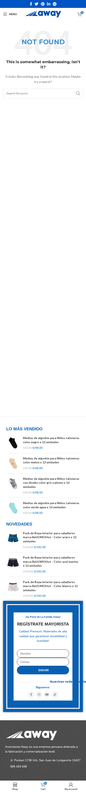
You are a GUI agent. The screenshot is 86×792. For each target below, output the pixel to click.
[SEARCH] (78, 93)
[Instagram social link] (39, 694)
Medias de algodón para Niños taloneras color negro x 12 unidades (51, 440)
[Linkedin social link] (49, 4)
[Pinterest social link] (43, 4)
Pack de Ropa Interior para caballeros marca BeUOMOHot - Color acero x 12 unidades (49, 537)
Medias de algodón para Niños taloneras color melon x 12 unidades (51, 460)
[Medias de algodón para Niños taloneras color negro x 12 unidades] (13, 443)
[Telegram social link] (55, 4)
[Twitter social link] (36, 4)
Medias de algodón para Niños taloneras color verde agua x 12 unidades (51, 505)
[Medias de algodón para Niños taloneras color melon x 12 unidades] (13, 463)
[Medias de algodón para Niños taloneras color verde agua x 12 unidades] (13, 508)
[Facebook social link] (31, 4)
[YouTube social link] (47, 694)
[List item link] (43, 760)
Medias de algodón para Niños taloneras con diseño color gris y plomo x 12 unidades (51, 483)
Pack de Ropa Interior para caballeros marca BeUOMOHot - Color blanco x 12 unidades (50, 586)
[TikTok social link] (55, 694)
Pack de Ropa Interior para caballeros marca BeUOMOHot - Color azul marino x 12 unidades (50, 561)
